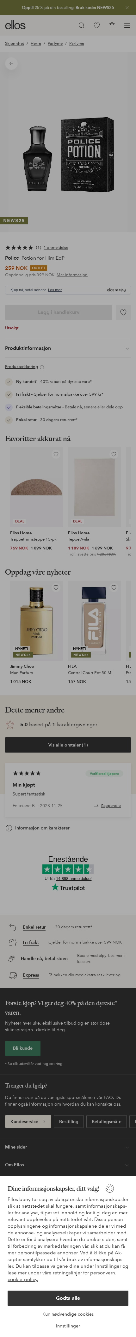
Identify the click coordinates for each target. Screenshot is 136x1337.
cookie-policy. (23, 1279)
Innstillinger (68, 1326)
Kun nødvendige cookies (68, 1314)
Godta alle (68, 1298)
